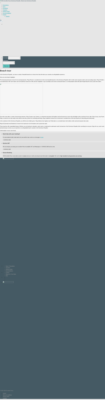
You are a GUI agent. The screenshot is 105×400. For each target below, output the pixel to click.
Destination (5, 57)
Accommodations (7, 13)
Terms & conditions (7, 394)
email (42, 137)
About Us (8, 274)
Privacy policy (6, 396)
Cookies (5, 398)
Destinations (6, 5)
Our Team (13, 274)
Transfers (5, 10)
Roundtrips (5, 8)
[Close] (0, 19)
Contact (7, 272)
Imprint (4, 393)
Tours (4, 6)
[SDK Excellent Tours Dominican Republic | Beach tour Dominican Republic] (18, 0)
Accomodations (9, 270)
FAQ (7, 275)
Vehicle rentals (6, 11)
